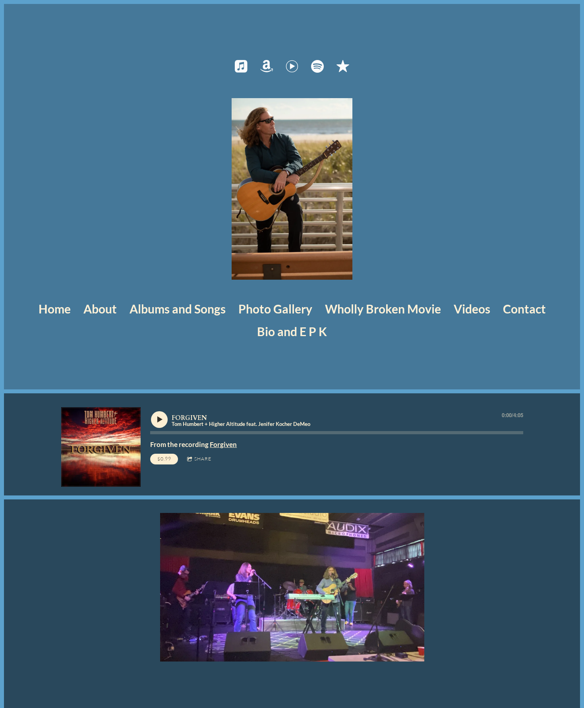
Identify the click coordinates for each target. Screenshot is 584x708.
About (100, 309)
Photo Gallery (275, 309)
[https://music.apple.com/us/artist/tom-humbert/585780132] (241, 66)
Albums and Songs (178, 309)
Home (55, 309)
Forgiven (223, 444)
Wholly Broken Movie (383, 309)
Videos (472, 309)
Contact (524, 309)
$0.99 (164, 459)
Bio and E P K (292, 331)
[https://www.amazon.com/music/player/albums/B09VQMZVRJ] (266, 66)
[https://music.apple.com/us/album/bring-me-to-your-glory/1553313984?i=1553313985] (342, 66)
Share (202, 459)
